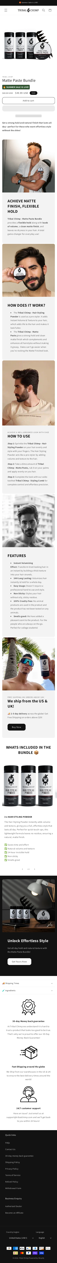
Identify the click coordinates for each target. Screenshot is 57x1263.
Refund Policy (11, 1181)
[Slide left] (22, 869)
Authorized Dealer (13, 1206)
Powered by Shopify (36, 1258)
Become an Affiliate (14, 1212)
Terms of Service (13, 1175)
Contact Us (10, 1149)
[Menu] (6, 10)
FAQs (7, 1142)
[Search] (43, 10)
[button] (28, 109)
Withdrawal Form (13, 1188)
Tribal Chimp (23, 1258)
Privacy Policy (11, 1168)
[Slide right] (35, 869)
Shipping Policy (12, 1162)
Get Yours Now (19, 961)
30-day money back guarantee (19, 1155)
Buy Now (16, 727)
